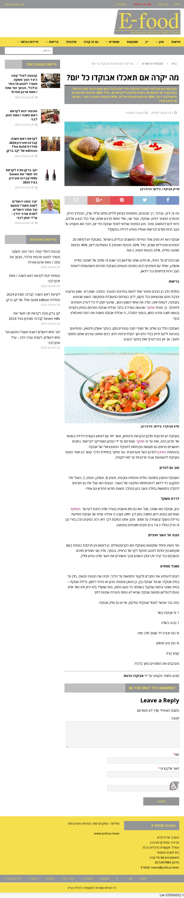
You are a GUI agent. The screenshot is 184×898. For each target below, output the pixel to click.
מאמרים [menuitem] (114, 42)
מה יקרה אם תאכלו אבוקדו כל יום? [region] (134, 63)
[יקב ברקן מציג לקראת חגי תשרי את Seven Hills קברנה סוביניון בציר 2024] (50, 175)
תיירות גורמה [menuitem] (29, 42)
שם (177, 754)
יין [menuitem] (146, 42)
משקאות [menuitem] (132, 42)
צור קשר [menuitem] (162, 4)
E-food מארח (135, 113)
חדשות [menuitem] (175, 42)
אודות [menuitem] (177, 4)
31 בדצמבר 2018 (162, 113)
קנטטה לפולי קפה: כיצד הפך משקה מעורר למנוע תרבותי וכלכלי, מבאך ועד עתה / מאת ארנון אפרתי (21, 83)
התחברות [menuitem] (121, 4)
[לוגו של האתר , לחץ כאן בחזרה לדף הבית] (122, 34)
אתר (176, 782)
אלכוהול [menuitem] (71, 42)
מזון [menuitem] (161, 42)
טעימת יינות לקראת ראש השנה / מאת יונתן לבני (21, 115)
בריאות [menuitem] (53, 42)
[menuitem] (142, 4)
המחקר (75, 509)
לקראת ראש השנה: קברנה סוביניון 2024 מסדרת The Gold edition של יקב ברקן (21, 144)
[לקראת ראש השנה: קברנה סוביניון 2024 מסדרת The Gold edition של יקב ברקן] (50, 144)
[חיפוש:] (29, 50)
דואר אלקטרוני (169, 768)
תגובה (175, 718)
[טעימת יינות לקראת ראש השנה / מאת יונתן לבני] (50, 116)
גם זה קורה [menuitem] (91, 42)
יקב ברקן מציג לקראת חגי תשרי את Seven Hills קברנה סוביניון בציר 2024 (21, 176)
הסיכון (161, 452)
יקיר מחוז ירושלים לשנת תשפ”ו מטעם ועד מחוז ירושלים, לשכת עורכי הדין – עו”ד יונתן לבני (24, 209)
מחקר (150, 307)
